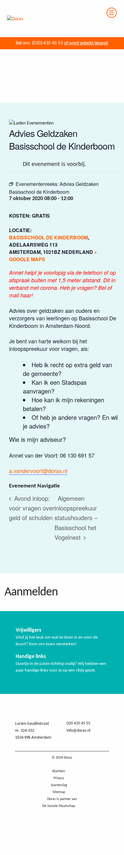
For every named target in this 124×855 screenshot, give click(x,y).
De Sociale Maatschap (58, 806)
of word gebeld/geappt (86, 43)
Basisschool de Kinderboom (48, 237)
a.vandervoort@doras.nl (38, 470)
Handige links (31, 656)
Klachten (58, 771)
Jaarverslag (59, 785)
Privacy (59, 778)
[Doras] (11, 3)
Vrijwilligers (28, 630)
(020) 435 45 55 (47, 43)
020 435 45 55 (78, 723)
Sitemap (59, 792)
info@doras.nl (78, 730)
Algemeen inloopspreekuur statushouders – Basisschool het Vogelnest (76, 518)
